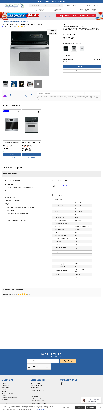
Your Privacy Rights (67, 407)
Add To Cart (82, 66)
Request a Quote (51, 1)
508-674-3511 (39, 391)
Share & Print (53, 30)
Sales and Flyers (94, 10)
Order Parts (41, 1)
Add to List (53, 33)
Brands (50, 10)
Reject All (79, 407)
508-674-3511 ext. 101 (42, 403)
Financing (68, 10)
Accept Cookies (91, 407)
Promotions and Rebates (58, 10)
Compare (13, 157)
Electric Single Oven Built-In (21, 21)
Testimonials (61, 1)
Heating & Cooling (41, 10)
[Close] (100, 407)
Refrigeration (13, 10)
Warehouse (34, 396)
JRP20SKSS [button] (13, 26)
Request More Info (83, 71)
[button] (66, 6)
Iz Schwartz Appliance (37, 383)
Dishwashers (22, 10)
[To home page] (14, 5)
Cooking (6, 10)
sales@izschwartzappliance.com (44, 393)
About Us (81, 10)
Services (75, 10)
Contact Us (87, 10)
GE (2, 26)
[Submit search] (60, 5)
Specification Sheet (61, 186)
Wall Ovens (10, 21)
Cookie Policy (40, 409)
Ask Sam (92, 93)
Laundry (29, 10)
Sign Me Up (68, 361)
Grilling (35, 10)
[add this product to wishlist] (18, 112)
